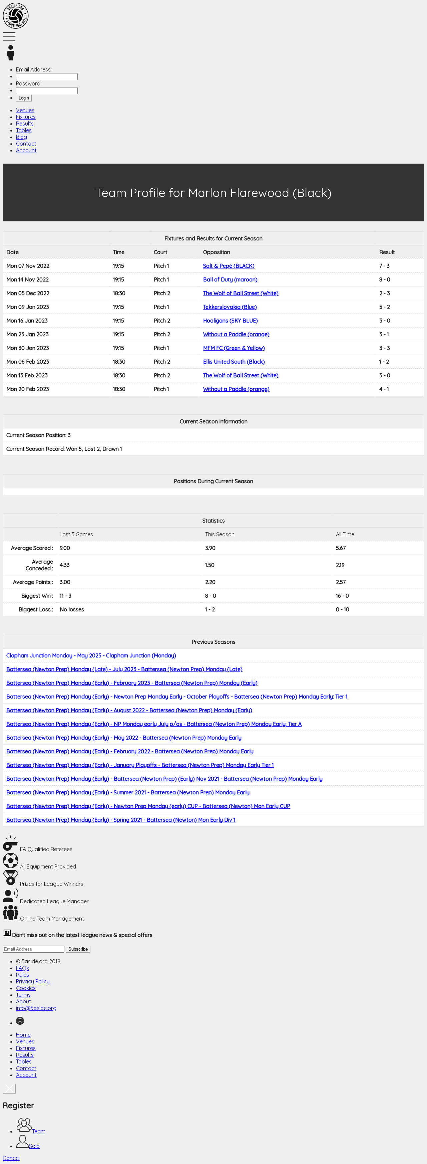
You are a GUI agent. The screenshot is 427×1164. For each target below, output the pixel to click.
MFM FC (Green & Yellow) (234, 348)
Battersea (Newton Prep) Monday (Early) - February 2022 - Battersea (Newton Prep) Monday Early (130, 751)
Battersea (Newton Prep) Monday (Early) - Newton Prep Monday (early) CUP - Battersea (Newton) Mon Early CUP (148, 806)
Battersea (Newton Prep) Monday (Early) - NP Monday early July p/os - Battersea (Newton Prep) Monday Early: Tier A (154, 724)
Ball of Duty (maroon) (230, 279)
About (23, 1001)
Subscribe (78, 949)
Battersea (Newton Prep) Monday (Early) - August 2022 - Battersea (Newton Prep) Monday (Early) (129, 710)
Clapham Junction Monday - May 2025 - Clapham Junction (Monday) (91, 655)
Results (25, 123)
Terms (23, 994)
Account (26, 150)
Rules (22, 974)
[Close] (9, 1089)
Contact (26, 143)
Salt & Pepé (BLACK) (229, 265)
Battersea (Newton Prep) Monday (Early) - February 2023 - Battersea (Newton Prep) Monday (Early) (132, 683)
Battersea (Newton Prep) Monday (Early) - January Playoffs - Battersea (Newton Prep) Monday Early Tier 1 (140, 765)
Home (23, 1034)
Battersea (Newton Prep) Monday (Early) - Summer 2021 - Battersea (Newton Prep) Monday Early (128, 792)
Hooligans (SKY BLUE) (230, 320)
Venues (25, 110)
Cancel (11, 1158)
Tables (24, 130)
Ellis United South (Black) (234, 361)
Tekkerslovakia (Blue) (230, 307)
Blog (21, 137)
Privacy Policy (33, 981)
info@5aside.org (36, 1008)
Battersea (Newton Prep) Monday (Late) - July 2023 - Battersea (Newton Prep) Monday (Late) (124, 669)
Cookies (26, 988)
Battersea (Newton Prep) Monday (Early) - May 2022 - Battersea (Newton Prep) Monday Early (124, 737)
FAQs (22, 968)
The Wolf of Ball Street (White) (241, 293)
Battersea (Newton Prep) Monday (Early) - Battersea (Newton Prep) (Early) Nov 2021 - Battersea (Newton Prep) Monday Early (164, 778)
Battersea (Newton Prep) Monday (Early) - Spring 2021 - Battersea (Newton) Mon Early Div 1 (121, 819)
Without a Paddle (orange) (236, 334)
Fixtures (26, 117)
